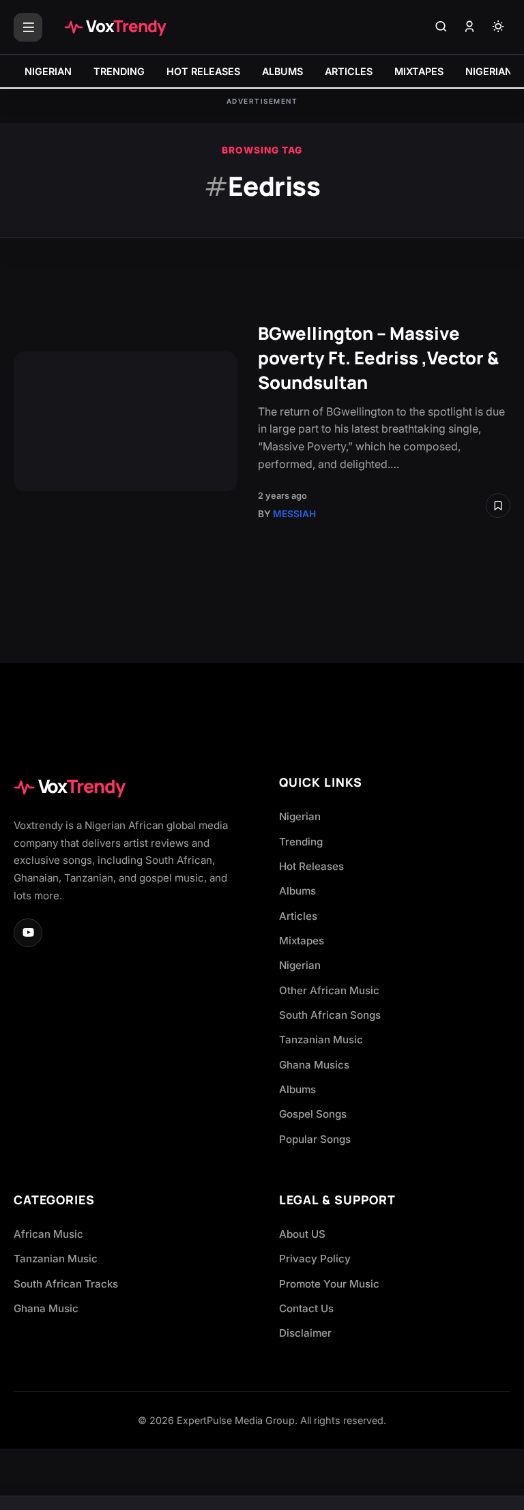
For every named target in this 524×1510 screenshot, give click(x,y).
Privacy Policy (315, 1258)
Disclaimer (305, 1332)
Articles (298, 916)
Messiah (294, 513)
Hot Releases (311, 866)
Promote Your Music (329, 1283)
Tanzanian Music (321, 1039)
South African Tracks (66, 1283)
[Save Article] (498, 505)
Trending (301, 841)
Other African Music (329, 990)
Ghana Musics (314, 1064)
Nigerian (300, 816)
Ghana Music (46, 1308)
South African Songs (330, 1014)
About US (302, 1234)
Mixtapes (301, 940)
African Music (48, 1234)
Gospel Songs (313, 1113)
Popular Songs (315, 1139)
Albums (297, 890)
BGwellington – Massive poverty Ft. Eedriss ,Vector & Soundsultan (378, 357)
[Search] (440, 27)
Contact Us (306, 1308)
